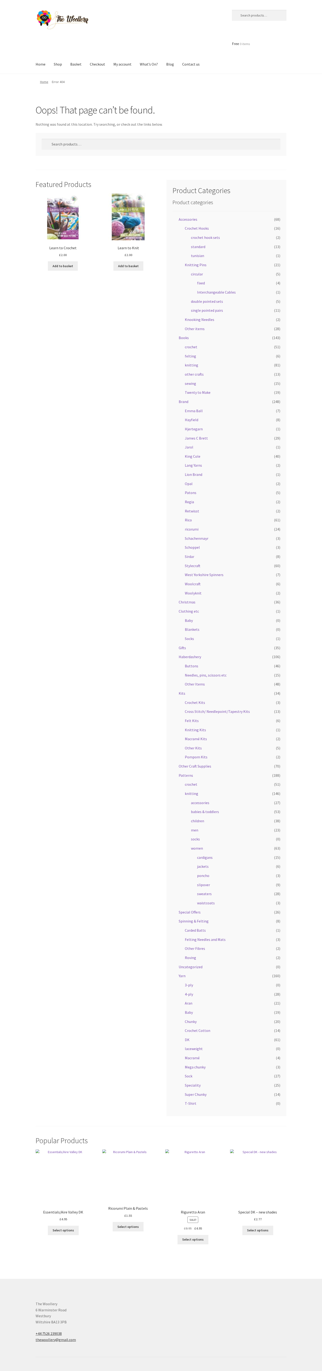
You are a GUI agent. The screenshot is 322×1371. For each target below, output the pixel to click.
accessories (200, 802)
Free (241, 43)
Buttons (191, 666)
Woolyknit (193, 593)
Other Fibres (195, 948)
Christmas (187, 602)
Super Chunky (195, 1094)
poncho (203, 875)
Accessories (188, 219)
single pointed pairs (207, 310)
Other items (195, 328)
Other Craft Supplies (195, 766)
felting (190, 356)
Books (184, 337)
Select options (63, 1230)
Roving (190, 957)
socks (195, 839)
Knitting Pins (195, 264)
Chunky (191, 1021)
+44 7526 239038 (49, 1333)
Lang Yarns (193, 465)
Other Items (195, 684)
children (197, 820)
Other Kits (193, 748)
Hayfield (191, 419)
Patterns (186, 775)
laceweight (194, 1048)
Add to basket (63, 266)
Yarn (182, 975)
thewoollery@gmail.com (56, 1339)
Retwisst (192, 511)
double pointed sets (207, 301)
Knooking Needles (199, 319)
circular (197, 274)
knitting (191, 365)
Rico (188, 520)
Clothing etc (189, 611)
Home (44, 82)
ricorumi (191, 529)
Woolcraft (193, 584)
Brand (183, 401)
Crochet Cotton (197, 1030)
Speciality (193, 1085)
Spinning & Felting (194, 921)
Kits (182, 693)
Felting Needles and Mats (205, 939)
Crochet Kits (195, 702)
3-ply (189, 985)
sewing (190, 383)
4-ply (189, 994)
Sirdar (189, 556)
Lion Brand (193, 474)
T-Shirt (190, 1103)
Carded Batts (195, 930)
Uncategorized (190, 966)
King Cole (192, 456)
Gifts (182, 647)
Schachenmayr (196, 538)
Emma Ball (194, 410)
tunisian (197, 255)
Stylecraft (192, 565)
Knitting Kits (195, 729)
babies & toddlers (205, 811)
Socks (189, 638)
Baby (189, 620)
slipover (203, 884)
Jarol (189, 447)
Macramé (192, 1057)
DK (187, 1039)
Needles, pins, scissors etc (206, 675)
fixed (201, 283)
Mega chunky (195, 1067)
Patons (190, 492)
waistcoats (206, 903)
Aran (188, 1003)
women (197, 848)
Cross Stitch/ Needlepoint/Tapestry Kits (217, 711)
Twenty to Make (198, 392)
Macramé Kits (196, 738)
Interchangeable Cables (216, 292)
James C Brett (196, 438)
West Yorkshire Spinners (204, 574)
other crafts (194, 374)
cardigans (205, 857)
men (194, 830)
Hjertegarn (194, 429)
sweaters (204, 893)
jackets (203, 866)
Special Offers (190, 912)
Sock (188, 1076)
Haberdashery (190, 656)
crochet (191, 347)
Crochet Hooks (197, 228)
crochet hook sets (205, 237)
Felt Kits (192, 720)
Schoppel (192, 547)
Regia (189, 501)
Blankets (192, 629)
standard (198, 246)
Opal (189, 483)
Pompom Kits (196, 757)
